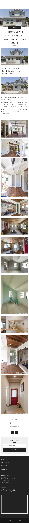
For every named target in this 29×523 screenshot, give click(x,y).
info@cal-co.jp (5, 473)
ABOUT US (4, 465)
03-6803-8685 (5, 475)
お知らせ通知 (14, 450)
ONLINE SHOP (5, 463)
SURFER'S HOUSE (14, 427)
